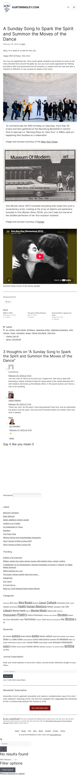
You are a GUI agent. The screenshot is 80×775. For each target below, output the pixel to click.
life (58, 639)
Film (29, 731)
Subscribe (8, 676)
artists (12, 330)
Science (70, 615)
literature (63, 639)
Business (35, 603)
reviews (29, 646)
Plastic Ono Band (39, 333)
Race (51, 615)
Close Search (7, 770)
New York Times (49, 141)
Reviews (63, 614)
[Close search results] (3, 749)
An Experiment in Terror (13, 527)
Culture (9, 327)
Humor (50, 606)
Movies (35, 610)
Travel (44, 619)
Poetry (22, 614)
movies (30, 642)
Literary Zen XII (12, 336)
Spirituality (15, 619)
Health (22, 606)
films (10, 639)
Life (67, 606)
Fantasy (72, 603)
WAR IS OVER (7, 313)
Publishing (46, 615)
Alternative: (8, 495)
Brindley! (6, 531)
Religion (55, 615)
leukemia (53, 639)
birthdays (31, 330)
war (53, 646)
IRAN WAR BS (9, 516)
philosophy (60, 611)
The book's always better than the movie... (21, 574)
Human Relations (36, 606)
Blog (21, 602)
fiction (6, 639)
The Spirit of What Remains (37, 313)
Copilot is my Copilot (11, 523)
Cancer (42, 602)
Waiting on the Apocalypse (53, 619)
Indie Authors (44, 639)
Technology (30, 619)
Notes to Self (52, 611)
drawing (63, 636)
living (70, 639)
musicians (20, 333)
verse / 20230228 (13, 339)
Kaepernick (7, 578)
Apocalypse (6, 603)
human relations (27, 639)
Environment (61, 603)
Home (17, 731)
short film (60, 699)
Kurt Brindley (14, 426)
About (41, 731)
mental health (12, 642)
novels (50, 642)
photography (67, 642)
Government (13, 607)
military (24, 642)
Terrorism (38, 619)
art (7, 330)
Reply (10, 392)
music (12, 333)
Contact (48, 731)
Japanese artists (43, 330)
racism (23, 646)
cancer (42, 636)
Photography (10, 614)
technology (49, 646)
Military (28, 611)
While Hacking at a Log (12, 571)
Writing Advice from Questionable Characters (22, 538)
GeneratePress (55, 735)
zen (4, 649)
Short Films (6, 619)
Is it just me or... (9, 585)
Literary (7, 610)
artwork (8, 636)
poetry (7, 646)
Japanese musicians (59, 330)
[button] (68, 7)
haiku (14, 639)
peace (28, 333)
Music (43, 610)
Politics (30, 615)
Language (57, 607)
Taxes (22, 619)
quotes (19, 646)
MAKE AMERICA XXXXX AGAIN (16, 520)
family (67, 636)
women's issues (59, 646)
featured (72, 636)
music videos (43, 642)
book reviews (26, 636)
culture (49, 636)
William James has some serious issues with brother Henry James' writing (34, 561)
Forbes (40, 221)
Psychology (38, 615)
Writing (69, 619)
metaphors (19, 642)
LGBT (63, 607)
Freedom (6, 607)
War (63, 619)
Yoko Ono (51, 333)
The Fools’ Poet (9, 534)
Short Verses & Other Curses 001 (17, 545)
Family (68, 603)
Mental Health (19, 610)
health (20, 639)
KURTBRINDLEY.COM (25, 7)
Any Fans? (7, 582)
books (35, 635)
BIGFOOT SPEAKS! (11, 513)
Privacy (55, 731)
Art (11, 602)
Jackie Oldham (14, 400)
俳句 (7, 650)
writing (69, 646)
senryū (36, 646)
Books (28, 602)
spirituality (42, 646)
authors (15, 603)
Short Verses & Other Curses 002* (17, 541)
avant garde (21, 330)
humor (35, 639)
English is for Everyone (12, 558)
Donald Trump (56, 636)
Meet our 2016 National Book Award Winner (21, 589)
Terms (62, 731)
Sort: (2, 759)
